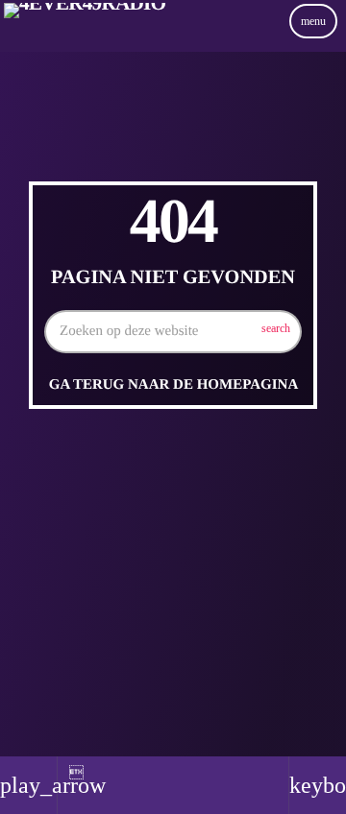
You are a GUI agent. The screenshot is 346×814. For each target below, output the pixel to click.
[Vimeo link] (84, 41)
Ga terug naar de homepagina (173, 385)
